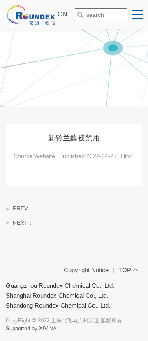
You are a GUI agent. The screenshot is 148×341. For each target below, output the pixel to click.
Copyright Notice (86, 269)
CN (62, 14)
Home (14, 94)
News (40, 94)
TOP (125, 269)
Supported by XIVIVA (31, 328)
